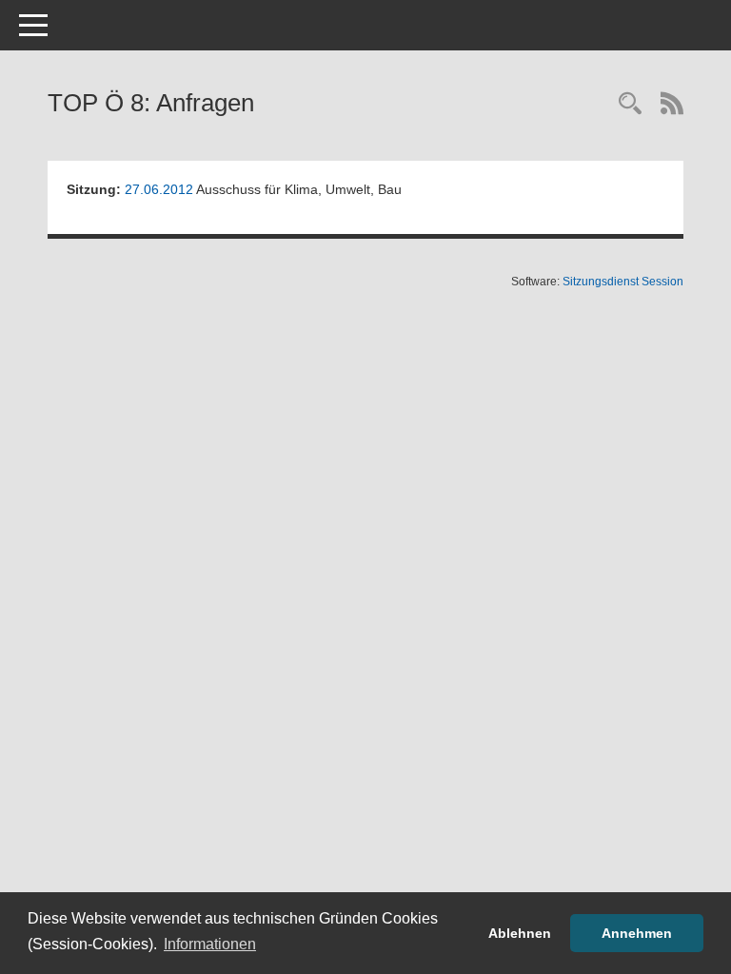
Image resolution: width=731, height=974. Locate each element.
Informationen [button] (210, 944)
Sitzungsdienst (623, 281)
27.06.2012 (159, 189)
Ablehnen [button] (519, 933)
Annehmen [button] (637, 933)
